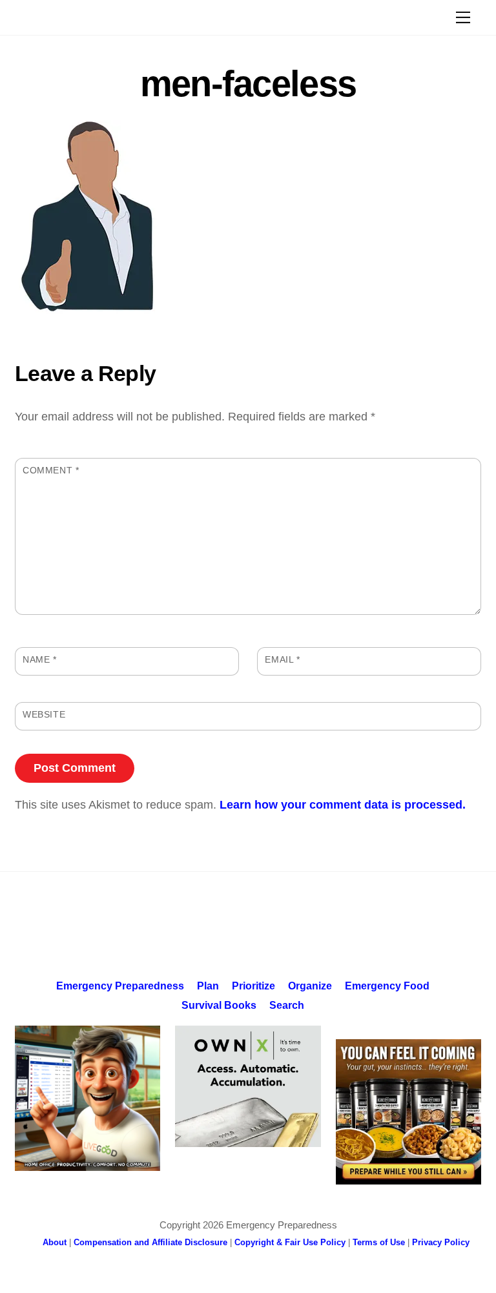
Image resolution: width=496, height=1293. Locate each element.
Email (282, 659)
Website (44, 714)
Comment (51, 470)
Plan (208, 985)
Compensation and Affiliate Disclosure (150, 1242)
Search (286, 1005)
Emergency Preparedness (120, 985)
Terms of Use (379, 1242)
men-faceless (248, 83)
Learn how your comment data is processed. (343, 804)
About (55, 1242)
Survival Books (218, 1005)
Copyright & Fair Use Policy (290, 1242)
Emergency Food (387, 985)
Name (39, 659)
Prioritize (253, 985)
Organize (310, 985)
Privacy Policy (441, 1242)
